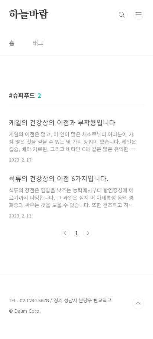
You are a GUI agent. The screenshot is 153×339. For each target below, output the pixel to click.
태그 (37, 42)
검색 (121, 14)
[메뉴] (138, 14)
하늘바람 (29, 15)
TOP (138, 303)
